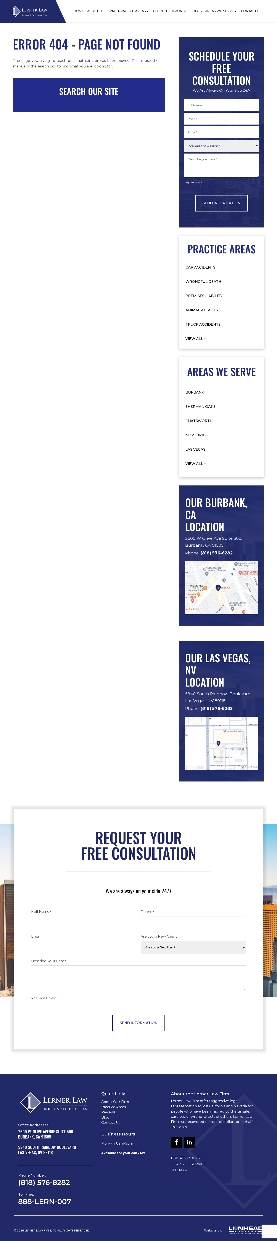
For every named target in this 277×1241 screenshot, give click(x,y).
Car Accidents (200, 267)
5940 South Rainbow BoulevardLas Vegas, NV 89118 (218, 697)
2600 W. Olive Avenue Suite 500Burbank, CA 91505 (45, 1134)
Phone (147, 912)
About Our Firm (115, 1102)
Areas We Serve (219, 11)
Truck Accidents (203, 324)
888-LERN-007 (44, 1201)
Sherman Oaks (200, 407)
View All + (195, 339)
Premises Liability (203, 296)
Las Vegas (195, 449)
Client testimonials (171, 11)
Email (36, 936)
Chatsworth (199, 421)
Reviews (108, 1112)
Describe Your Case (48, 961)
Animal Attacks (201, 310)
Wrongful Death (203, 282)
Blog (197, 11)
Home (79, 11)
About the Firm (101, 11)
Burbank (194, 392)
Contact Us (110, 1123)
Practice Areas (132, 11)
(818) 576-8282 (217, 553)
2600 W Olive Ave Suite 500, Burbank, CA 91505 (213, 542)
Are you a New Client (160, 936)
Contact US (251, 11)
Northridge (198, 435)
